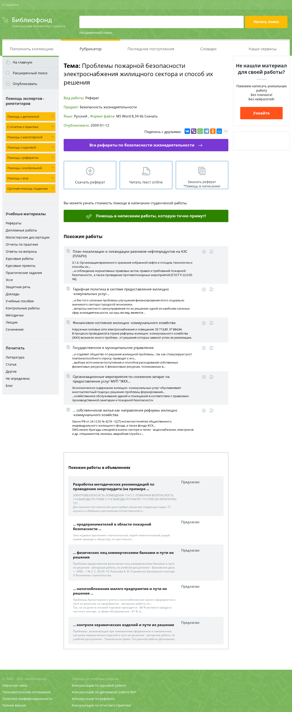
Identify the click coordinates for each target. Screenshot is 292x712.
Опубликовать (25, 83)
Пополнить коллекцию (31, 48)
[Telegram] (206, 131)
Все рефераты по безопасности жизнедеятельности (141, 145)
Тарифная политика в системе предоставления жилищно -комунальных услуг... (121, 291)
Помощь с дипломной (23, 116)
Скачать (151, 116)
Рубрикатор (91, 48)
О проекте (10, 5)
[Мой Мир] (219, 131)
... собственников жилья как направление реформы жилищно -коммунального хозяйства (125, 412)
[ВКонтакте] (187, 131)
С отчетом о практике (22, 127)
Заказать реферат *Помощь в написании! (201, 184)
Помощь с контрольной (24, 168)
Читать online (211, 252)
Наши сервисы (262, 48)
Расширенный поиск (95, 32)
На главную (22, 62)
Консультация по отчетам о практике (101, 705)
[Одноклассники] (213, 131)
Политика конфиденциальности (27, 698)
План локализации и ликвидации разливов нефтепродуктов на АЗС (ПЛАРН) (130, 253)
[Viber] (193, 131)
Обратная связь (14, 685)
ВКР (133, 692)
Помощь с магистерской (24, 137)
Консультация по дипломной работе (100, 692)
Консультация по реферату (93, 698)
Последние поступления (151, 48)
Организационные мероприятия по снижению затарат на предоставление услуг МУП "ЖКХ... (121, 378)
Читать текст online (146, 182)
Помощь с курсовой (21, 147)
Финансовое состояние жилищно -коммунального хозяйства (124, 322)
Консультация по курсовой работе (99, 685)
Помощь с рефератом (23, 158)
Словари (208, 48)
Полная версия (14, 705)
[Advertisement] (30, 468)
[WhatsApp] (200, 131)
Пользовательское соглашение (26, 692)
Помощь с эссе (17, 178)
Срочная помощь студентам (27, 188)
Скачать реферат (90, 182)
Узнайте (261, 113)
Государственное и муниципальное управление (113, 347)
